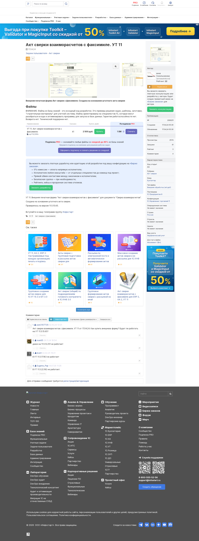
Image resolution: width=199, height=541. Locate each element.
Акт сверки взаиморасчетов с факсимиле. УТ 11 (74, 44)
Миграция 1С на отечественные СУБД (41, 500)
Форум (146, 415)
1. (33, 325)
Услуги (71, 453)
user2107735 (42, 325)
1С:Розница (110, 450)
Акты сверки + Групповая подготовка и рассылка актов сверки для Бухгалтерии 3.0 (69, 258)
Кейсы (71, 457)
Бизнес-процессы (76, 409)
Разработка (36, 450)
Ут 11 (31, 216)
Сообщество (36, 466)
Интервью (35, 417)
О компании (146, 427)
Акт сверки (152, 173)
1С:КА (108, 439)
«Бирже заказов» (155, 101)
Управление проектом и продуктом (79, 415)
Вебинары (73, 465)
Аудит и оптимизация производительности (41, 493)
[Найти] (170, 394)
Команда (72, 420)
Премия (34, 425)
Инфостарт (68, 212)
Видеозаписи (150, 406)
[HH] (152, 525)
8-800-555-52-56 (148, 477)
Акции (71, 442)
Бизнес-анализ (75, 405)
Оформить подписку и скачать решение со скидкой (84, 150)
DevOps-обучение (39, 476)
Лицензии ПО (74, 479)
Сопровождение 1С (79, 438)
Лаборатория (38, 472)
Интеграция (36, 462)
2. (33, 340)
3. (33, 353)
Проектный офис (115, 480)
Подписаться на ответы (38, 319)
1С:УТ (108, 446)
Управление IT (75, 424)
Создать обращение (152, 487)
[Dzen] (158, 525)
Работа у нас (145, 446)
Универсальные (112, 462)
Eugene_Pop (42, 366)
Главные (34, 409)
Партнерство (74, 461)
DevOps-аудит (37, 480)
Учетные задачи (38, 442)
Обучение (111, 402)
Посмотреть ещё (84, 310)
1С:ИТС (71, 445)
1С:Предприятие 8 (154, 194)
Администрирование (40, 458)
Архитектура (74, 428)
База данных (36, 454)
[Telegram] (141, 525)
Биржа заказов (151, 410)
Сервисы (72, 449)
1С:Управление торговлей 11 (158, 201)
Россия (150, 215)
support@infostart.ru (149, 480)
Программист (112, 405)
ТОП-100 (34, 421)
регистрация (69, 381)
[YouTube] (164, 525)
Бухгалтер (151, 180)
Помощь (143, 442)
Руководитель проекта (116, 413)
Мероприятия (150, 402)
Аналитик (109, 409)
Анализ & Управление (80, 402)
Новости (34, 405)
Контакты (143, 450)
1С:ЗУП (108, 454)
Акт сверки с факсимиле (45, 216)
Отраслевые (74, 483)
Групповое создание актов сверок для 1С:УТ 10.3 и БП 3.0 (38, 294)
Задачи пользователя (41, 446)
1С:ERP (108, 435)
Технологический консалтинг (44, 487)
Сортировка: (83, 319)
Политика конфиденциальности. (75, 515)
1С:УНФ (108, 442)
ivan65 (40, 340)
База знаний (37, 431)
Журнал (35, 402)
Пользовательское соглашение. (42, 515)
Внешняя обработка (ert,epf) (159, 187)
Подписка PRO (37, 435)
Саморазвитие (75, 432)
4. (33, 366)
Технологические (76, 490)
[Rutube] (170, 525)
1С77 (107, 470)
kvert (39, 353)
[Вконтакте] (146, 525)
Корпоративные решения (83, 471)
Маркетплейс (113, 427)
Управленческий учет (156, 235)
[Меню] (28, 3)
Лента (33, 413)
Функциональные (38, 439)
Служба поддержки (152, 457)
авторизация (82, 381)
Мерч (145, 419)
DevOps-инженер (114, 417)
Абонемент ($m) (154, 242)
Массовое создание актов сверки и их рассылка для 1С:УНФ (128, 256)
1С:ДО (108, 458)
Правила (143, 438)
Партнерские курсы (115, 421)
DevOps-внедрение (40, 484)
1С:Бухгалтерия (112, 431)
